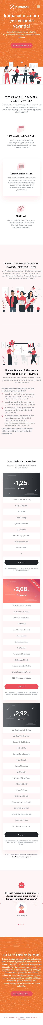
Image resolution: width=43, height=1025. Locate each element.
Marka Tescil (21, 1019)
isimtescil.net (11, 1017)
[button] (18, 924)
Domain (17, 1017)
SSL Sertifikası (34, 1017)
